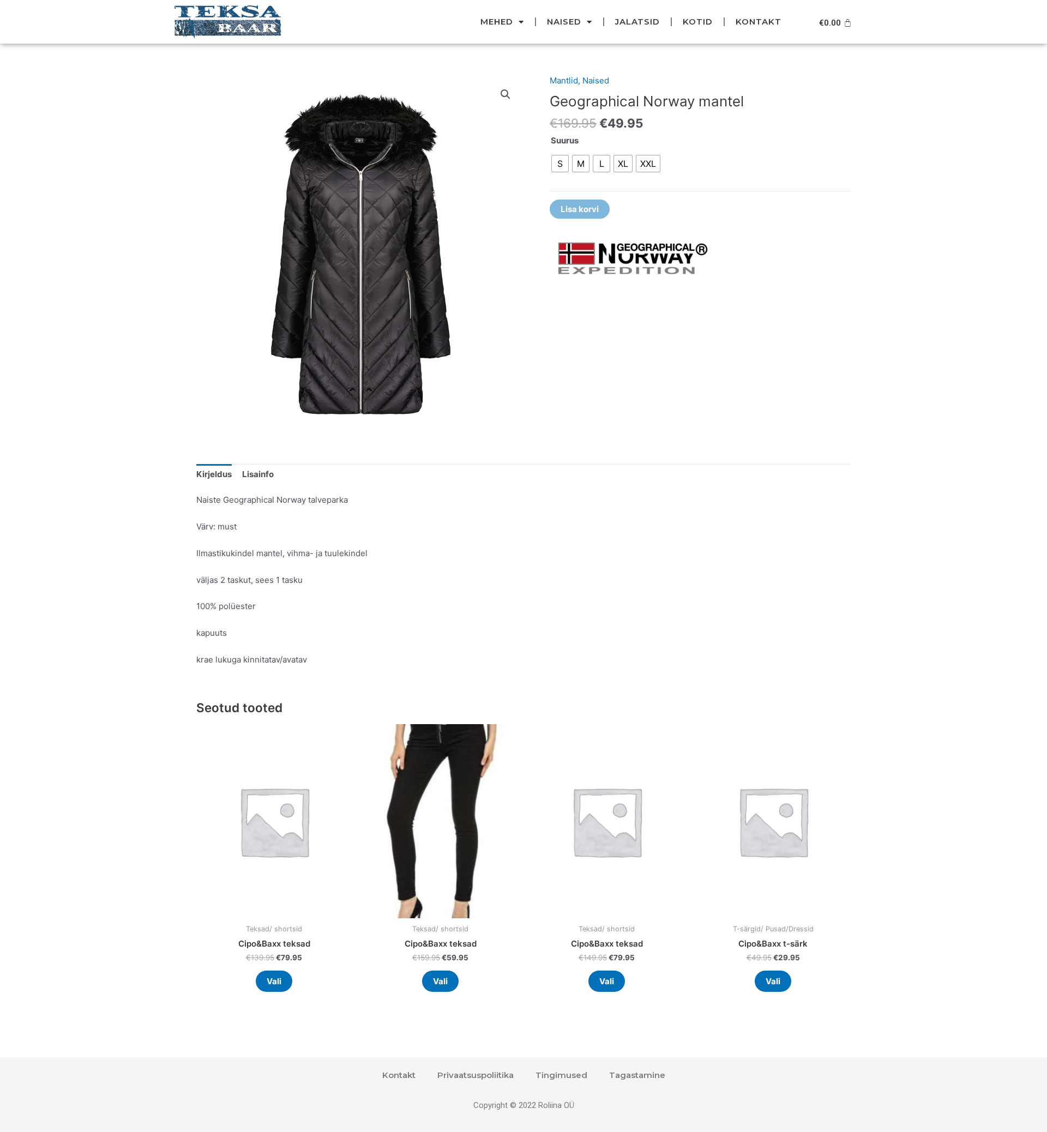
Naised (564, 21)
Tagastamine (637, 1075)
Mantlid (564, 80)
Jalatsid (637, 21)
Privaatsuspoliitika (475, 1075)
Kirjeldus (214, 474)
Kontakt (758, 21)
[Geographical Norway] (631, 258)
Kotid (698, 21)
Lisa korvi (580, 209)
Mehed (496, 21)
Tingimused (561, 1075)
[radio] (560, 163)
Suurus (565, 140)
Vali (274, 981)
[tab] (214, 475)
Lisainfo (258, 474)
